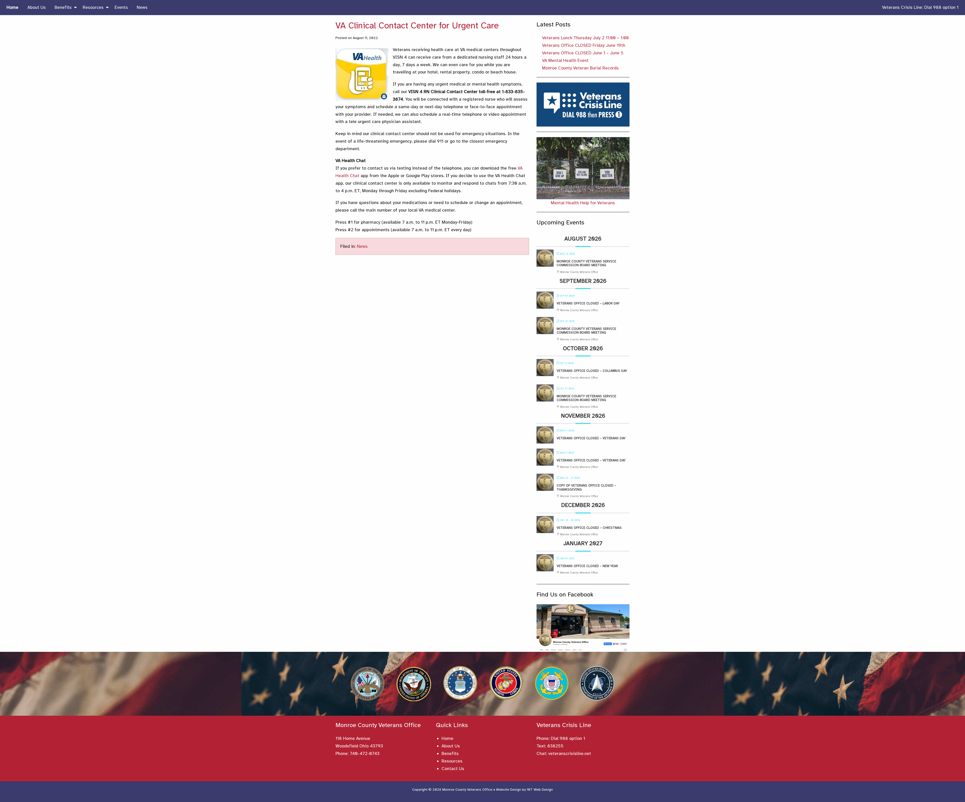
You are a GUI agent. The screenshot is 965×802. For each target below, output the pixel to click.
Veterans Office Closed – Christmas (589, 528)
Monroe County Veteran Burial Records (580, 68)
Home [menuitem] (12, 7)
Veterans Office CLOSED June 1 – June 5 (582, 53)
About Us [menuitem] (36, 7)
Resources (452, 761)
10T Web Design (540, 789)
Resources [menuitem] (93, 7)
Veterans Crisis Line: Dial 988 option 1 (920, 7)
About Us (451, 746)
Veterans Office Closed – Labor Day (588, 303)
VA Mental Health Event (565, 60)
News (362, 246)
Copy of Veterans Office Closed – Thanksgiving (586, 488)
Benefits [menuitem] (63, 7)
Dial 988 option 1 (568, 738)
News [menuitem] (142, 7)
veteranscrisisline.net (569, 753)
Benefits (450, 753)
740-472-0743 (364, 753)
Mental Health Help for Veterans (583, 203)
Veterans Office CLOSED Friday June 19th (583, 45)
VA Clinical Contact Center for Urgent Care (417, 25)
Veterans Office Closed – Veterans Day (591, 438)
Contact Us (453, 768)
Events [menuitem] (121, 7)
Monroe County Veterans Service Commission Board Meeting (586, 263)
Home (447, 738)
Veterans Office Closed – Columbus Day (592, 371)
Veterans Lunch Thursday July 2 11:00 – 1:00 (585, 38)
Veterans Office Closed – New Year (587, 566)
